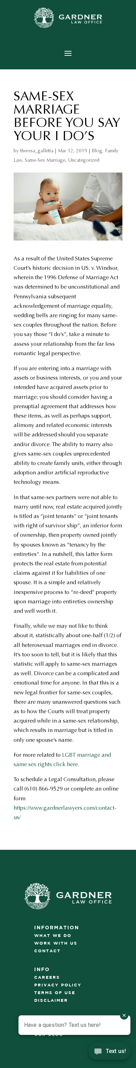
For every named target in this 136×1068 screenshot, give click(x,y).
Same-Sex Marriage (45, 160)
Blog (97, 151)
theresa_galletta (36, 151)
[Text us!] (109, 1053)
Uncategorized (83, 160)
